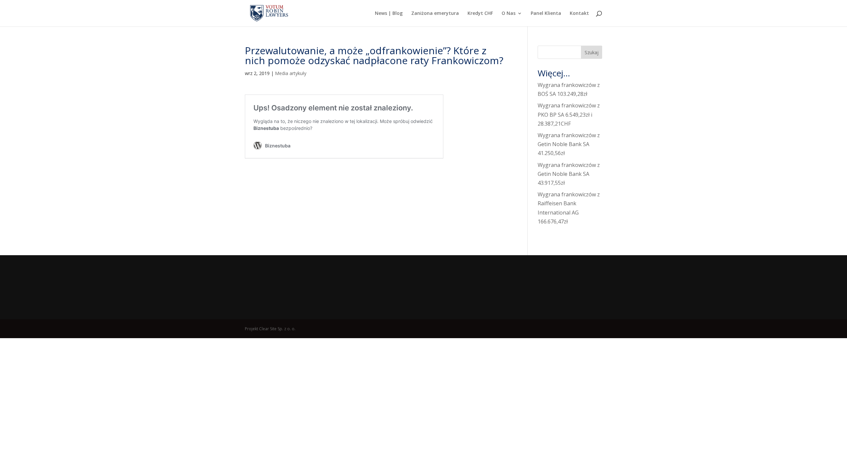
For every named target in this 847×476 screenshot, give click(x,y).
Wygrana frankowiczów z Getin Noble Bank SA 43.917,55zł (569, 173)
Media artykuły (290, 73)
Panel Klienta (546, 13)
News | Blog (389, 13)
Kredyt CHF (480, 13)
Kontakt (579, 13)
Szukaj (592, 52)
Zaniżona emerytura (435, 13)
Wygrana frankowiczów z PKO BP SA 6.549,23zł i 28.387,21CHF (569, 114)
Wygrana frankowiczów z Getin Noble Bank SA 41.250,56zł (569, 144)
